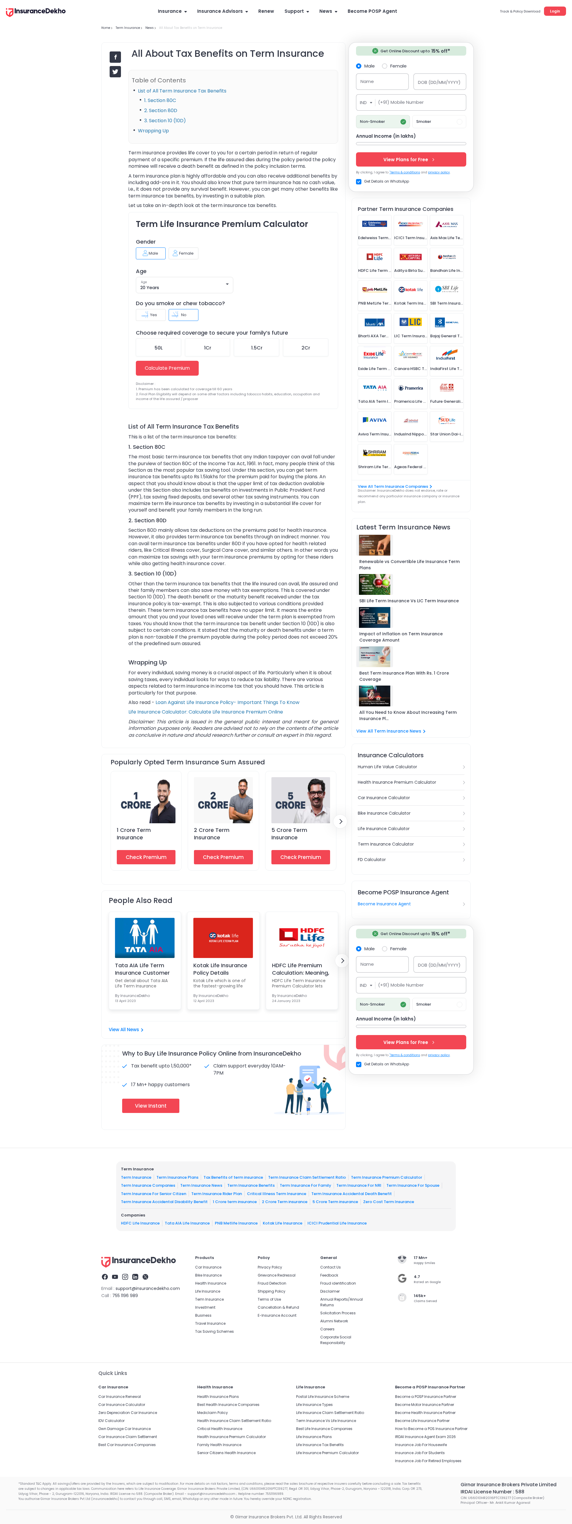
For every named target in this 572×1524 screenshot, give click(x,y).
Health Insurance (210, 1283)
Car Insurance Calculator (384, 798)
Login (555, 11)
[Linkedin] (135, 1277)
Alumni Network (334, 1321)
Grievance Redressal (277, 1275)
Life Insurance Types (314, 1404)
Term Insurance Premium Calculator (386, 1177)
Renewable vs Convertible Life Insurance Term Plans (409, 565)
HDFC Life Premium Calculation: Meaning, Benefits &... (300, 969)
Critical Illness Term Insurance (276, 1194)
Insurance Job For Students (420, 1452)
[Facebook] (104, 1277)
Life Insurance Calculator (384, 829)
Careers (327, 1329)
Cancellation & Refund (278, 1307)
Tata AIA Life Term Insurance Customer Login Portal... (142, 969)
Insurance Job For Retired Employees (428, 1460)
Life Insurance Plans (314, 1436)
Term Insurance (136, 1177)
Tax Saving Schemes (214, 1331)
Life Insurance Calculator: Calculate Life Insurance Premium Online (205, 711)
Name (367, 81)
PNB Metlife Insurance (236, 1223)
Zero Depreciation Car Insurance (127, 1412)
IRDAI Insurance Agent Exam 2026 (425, 1436)
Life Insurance (207, 1291)
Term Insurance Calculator (386, 844)
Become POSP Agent (372, 11)
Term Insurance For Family (305, 1185)
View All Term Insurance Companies (393, 486)
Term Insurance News (201, 1185)
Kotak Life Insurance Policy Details (220, 969)
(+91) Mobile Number (401, 102)
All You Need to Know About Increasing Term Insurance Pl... (408, 715)
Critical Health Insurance (219, 1428)
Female (398, 66)
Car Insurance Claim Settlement (127, 1436)
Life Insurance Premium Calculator (327, 1452)
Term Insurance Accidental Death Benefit (351, 1194)
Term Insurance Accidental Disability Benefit (164, 1202)
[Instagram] (125, 1277)
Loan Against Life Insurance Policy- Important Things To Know (227, 702)
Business (203, 1315)
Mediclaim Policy (212, 1412)
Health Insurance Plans (218, 1396)
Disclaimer (330, 1291)
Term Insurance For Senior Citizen (153, 1194)
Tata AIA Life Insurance (187, 1223)
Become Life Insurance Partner (422, 1420)
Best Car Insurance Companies (127, 1444)
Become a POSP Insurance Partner (425, 1396)
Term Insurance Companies (148, 1185)
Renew (266, 11)
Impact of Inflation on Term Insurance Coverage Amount (401, 637)
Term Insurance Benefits (251, 1185)
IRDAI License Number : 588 (492, 1491)
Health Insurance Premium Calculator (397, 782)
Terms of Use (269, 1299)
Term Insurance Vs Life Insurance (326, 1420)
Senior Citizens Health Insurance (226, 1452)
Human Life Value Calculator (387, 767)
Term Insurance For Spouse (412, 1185)
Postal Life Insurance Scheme (322, 1396)
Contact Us (330, 1267)
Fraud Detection (272, 1283)
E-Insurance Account (277, 1315)
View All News (124, 1029)
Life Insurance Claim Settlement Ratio (330, 1412)
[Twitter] (145, 1277)
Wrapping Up (153, 130)
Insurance (170, 11)
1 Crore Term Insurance (134, 833)
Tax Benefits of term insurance (233, 1177)
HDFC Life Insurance (140, 1223)
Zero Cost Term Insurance (388, 1202)
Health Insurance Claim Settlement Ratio (234, 1420)
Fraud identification (338, 1283)
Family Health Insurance (219, 1444)
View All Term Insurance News (388, 731)
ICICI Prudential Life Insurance (337, 1223)
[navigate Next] (340, 821)
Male (369, 66)
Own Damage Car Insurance (124, 1428)
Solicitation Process (338, 1313)
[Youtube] (115, 1277)
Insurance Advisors (220, 11)
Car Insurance (208, 1267)
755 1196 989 (125, 1296)
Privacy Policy (270, 1267)
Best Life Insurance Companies (324, 1428)
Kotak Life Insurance (282, 1223)
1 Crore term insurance (235, 1202)
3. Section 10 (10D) (165, 120)
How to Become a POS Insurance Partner (431, 1428)
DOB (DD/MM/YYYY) (439, 82)
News (325, 11)
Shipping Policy (271, 1291)
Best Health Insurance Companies (228, 1404)
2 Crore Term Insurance (211, 833)
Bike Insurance (208, 1275)
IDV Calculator (111, 1420)
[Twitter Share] (115, 71)
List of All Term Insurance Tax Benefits (182, 90)
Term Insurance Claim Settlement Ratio (307, 1177)
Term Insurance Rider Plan (216, 1194)
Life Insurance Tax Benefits (320, 1444)
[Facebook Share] (115, 57)
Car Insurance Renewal (119, 1396)
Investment (205, 1307)
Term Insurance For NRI (358, 1185)
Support (294, 11)
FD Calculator (372, 860)
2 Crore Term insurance (284, 1202)
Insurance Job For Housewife (421, 1444)
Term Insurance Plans (177, 1177)
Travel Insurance (210, 1323)
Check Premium (146, 857)
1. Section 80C (160, 100)
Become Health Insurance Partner (425, 1412)
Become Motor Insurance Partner (424, 1404)
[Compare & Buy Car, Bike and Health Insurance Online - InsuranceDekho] (36, 13)
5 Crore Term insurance (335, 1202)
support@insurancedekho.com (148, 1288)
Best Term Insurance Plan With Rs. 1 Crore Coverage (404, 676)
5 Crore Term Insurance (289, 833)
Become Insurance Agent (384, 904)
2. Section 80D (161, 110)
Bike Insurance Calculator (384, 813)
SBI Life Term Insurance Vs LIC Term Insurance (409, 601)
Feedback (329, 1275)
